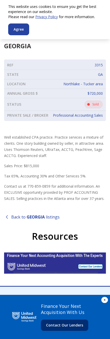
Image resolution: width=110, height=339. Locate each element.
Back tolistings (35, 217)
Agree (19, 29)
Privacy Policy (46, 16)
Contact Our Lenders (64, 325)
